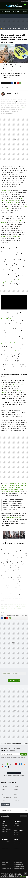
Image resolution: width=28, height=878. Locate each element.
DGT (18, 615)
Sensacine (16, 832)
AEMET (4, 28)
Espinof (16, 834)
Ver (15, 680)
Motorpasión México (19, 868)
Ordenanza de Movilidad (14, 517)
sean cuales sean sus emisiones (11, 236)
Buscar (26, 810)
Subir (22, 816)
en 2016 (22, 107)
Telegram (22, 764)
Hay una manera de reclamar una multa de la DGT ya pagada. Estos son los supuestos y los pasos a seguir (13, 606)
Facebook (12, 83)
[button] (11, 93)
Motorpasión (17, 841)
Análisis (16, 786)
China (9, 28)
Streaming (4, 786)
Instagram (19, 764)
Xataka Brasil (4, 864)
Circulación (24, 615)
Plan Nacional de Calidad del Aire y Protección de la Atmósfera (13, 319)
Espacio (3, 789)
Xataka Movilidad (14, 6)
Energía (3, 792)
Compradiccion (5, 855)
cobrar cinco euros (13, 202)
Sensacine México (18, 864)
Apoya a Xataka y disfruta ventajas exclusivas (14, 775)
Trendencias (4, 851)
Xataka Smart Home (6, 829)
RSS (24, 764)
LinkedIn (5, 766)
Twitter (15, 83)
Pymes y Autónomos (19, 853)
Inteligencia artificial (6, 797)
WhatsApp (7, 764)
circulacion (16, 11)
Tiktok (8, 766)
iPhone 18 (25, 28)
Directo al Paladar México (7, 868)
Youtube (16, 764)
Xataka (3, 823)
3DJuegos (16, 823)
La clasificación (6, 190)
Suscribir (23, 754)
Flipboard (18, 83)
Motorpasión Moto (18, 843)
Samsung (16, 794)
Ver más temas (5, 804)
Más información (22, 876)
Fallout (19, 28)
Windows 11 (17, 800)
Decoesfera (4, 853)
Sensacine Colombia (19, 866)
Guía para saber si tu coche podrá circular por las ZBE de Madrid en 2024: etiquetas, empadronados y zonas (13, 543)
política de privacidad (20, 757)
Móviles (16, 789)
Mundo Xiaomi (5, 831)
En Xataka (5, 540)
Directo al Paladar (6, 841)
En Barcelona (17, 339)
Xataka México (5, 862)
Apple (3, 794)
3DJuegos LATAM (18, 862)
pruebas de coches (6, 11)
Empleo (3, 800)
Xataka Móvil (4, 825)
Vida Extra (16, 825)
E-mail (20, 83)
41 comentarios (6, 83)
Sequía (14, 28)
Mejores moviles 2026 (17, 743)
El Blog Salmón (17, 851)
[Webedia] (24, 1)
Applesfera (4, 827)
